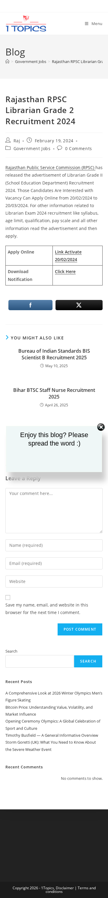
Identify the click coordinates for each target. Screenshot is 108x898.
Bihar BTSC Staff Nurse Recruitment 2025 (54, 393)
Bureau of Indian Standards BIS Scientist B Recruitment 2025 (54, 354)
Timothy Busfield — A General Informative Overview (51, 735)
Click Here (65, 271)
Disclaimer (65, 887)
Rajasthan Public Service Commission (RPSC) (50, 167)
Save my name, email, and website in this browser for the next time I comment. (46, 608)
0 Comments (78, 148)
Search (11, 651)
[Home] (7, 61)
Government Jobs (32, 148)
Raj (17, 140)
